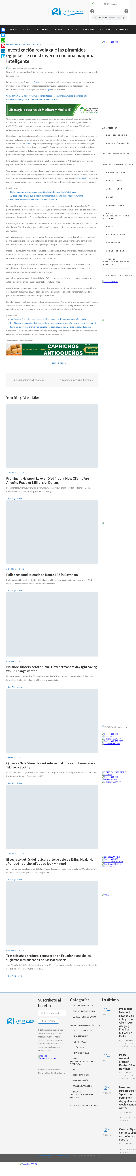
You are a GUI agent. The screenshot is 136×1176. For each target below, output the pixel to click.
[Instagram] (22, 12)
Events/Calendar (116, 173)
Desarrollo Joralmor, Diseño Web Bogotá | (54, 1155)
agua (48, 89)
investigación (82, 178)
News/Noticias (115, 205)
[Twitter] (17, 12)
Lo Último (12, 45)
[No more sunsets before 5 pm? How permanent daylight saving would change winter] (52, 624)
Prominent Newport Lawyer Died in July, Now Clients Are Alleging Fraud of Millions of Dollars (126, 1022)
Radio (109, 227)
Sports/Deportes (116, 251)
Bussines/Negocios (117, 135)
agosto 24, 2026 (15, 473)
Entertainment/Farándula (116, 165)
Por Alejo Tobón (58, 362)
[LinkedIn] (3, 51)
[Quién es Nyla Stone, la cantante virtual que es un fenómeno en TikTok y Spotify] (52, 721)
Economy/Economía (117, 143)
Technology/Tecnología (116, 275)
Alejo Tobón (126, 1040)
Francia (29, 143)
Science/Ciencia (28, 45)
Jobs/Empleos (114, 189)
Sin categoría (114, 243)
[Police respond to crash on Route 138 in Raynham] (52, 532)
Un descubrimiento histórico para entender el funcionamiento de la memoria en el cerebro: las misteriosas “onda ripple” (28, 379)
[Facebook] (13, 12)
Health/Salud (114, 181)
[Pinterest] (3, 45)
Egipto (36, 82)
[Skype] (3, 56)
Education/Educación (116, 154)
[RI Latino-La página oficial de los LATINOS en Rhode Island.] (68, 12)
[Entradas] (52, 380)
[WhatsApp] (3, 40)
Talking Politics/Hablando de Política (116, 261)
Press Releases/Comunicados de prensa (116, 216)
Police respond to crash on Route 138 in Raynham (42, 575)
